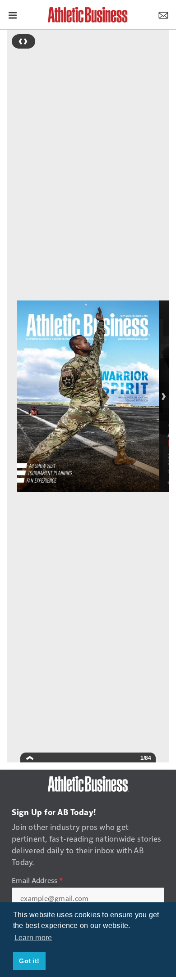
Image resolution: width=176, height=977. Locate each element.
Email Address (37, 880)
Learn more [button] (33, 937)
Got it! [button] (29, 960)
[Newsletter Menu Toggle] (163, 14)
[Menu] (12, 14)
